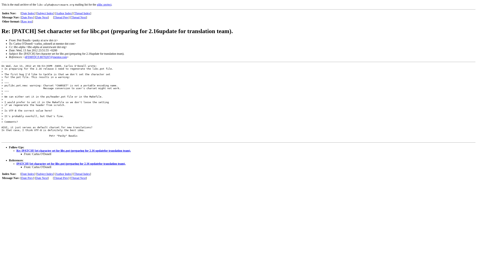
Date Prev (27, 17)
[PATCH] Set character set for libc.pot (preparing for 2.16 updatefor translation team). (71, 163)
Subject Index (45, 13)
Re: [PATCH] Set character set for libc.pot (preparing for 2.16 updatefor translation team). (73, 150)
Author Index (64, 13)
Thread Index (82, 13)
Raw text (26, 21)
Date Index (27, 13)
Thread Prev (61, 17)
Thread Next (78, 17)
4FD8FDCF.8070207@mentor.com (46, 57)
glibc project (104, 4)
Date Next (42, 17)
